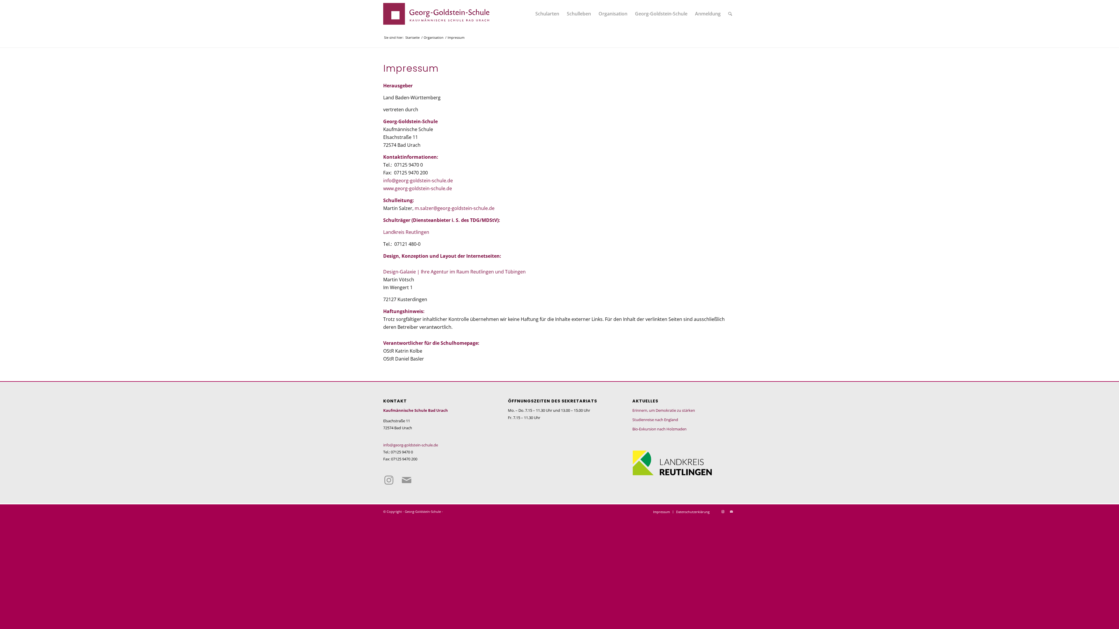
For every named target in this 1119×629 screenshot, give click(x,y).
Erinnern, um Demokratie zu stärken (663, 410)
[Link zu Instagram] (389, 480)
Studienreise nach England (655, 419)
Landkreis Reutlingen (406, 232)
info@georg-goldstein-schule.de (418, 180)
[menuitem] (547, 14)
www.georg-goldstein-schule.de (417, 188)
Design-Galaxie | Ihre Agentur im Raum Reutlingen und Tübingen (454, 271)
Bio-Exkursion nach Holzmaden (659, 429)
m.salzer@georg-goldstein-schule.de (455, 208)
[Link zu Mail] (406, 480)
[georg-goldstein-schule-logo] (436, 14)
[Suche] (730, 14)
